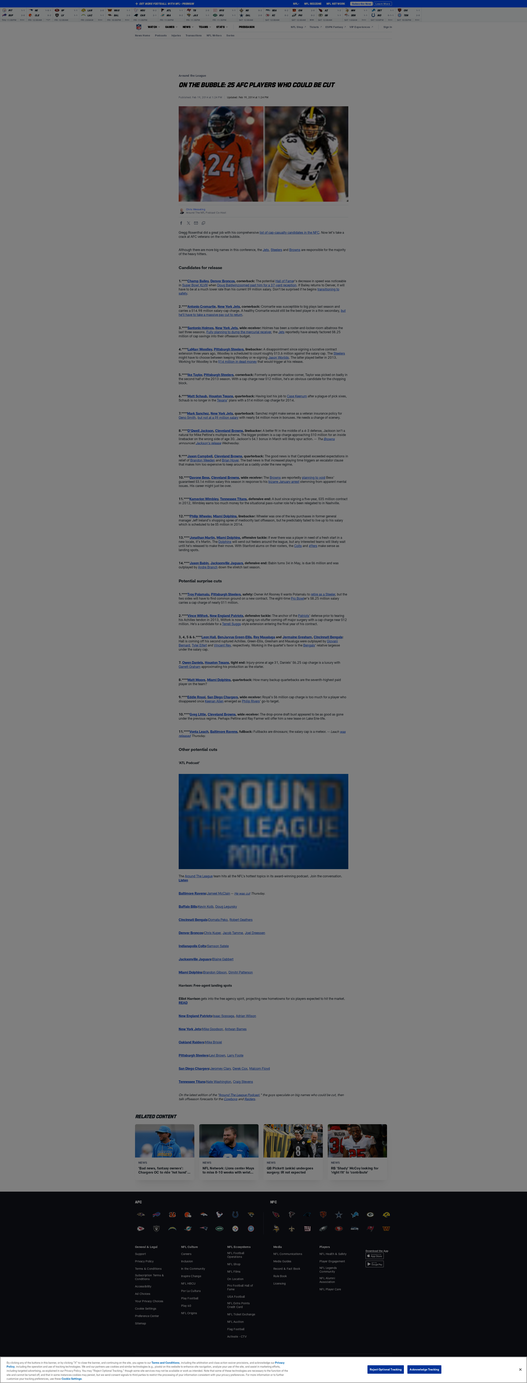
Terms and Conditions (166, 1362)
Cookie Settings (72, 1378)
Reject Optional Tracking (386, 1369)
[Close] (520, 1369)
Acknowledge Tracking (424, 1369)
